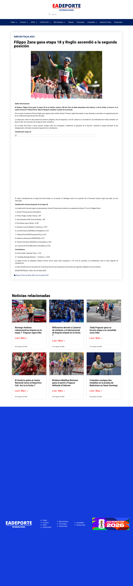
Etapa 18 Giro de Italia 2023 (25, 275)
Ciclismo (23, 22)
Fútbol (13, 22)
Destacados (118, 22)
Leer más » (21, 338)
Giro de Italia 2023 (42, 275)
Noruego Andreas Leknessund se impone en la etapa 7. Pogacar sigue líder (28, 330)
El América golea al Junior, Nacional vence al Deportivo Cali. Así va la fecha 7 (28, 383)
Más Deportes (58, 22)
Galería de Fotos (105, 22)
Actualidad (91, 22)
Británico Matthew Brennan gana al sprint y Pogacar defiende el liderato (65, 383)
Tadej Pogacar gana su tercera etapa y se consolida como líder (103, 330)
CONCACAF (44, 22)
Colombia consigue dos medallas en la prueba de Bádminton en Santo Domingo (104, 383)
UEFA (33, 22)
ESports (71, 22)
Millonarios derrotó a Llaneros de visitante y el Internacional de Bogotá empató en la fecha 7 (66, 331)
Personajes (81, 22)
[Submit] (49, 14)
